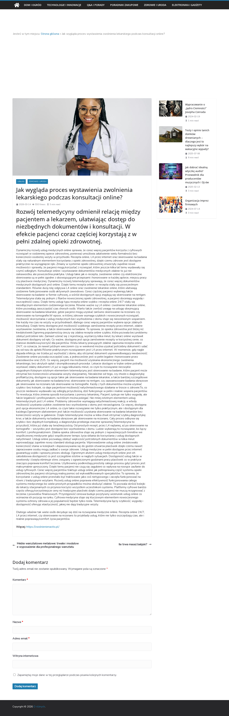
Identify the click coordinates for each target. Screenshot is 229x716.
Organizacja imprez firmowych (197, 202)
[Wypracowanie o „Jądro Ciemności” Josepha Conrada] (170, 112)
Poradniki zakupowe (124, 5)
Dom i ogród (32, 5)
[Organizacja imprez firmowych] (170, 206)
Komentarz (20, 580)
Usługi (21, 181)
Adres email (21, 638)
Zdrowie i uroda (155, 5)
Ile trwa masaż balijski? (133, 544)
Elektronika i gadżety (187, 5)
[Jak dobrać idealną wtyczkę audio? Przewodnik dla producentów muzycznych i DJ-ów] (170, 178)
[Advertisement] (114, 62)
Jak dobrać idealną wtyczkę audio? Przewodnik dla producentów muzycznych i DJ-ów (197, 175)
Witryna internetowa (25, 656)
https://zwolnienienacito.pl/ (42, 527)
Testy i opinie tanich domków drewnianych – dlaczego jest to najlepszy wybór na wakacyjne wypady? (197, 140)
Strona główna (50, 34)
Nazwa (18, 622)
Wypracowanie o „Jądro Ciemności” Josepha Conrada (195, 108)
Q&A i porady (95, 5)
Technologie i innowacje (64, 5)
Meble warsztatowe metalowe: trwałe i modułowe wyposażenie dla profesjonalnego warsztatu (48, 545)
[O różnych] (17, 5)
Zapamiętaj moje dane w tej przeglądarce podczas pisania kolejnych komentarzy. (67, 675)
